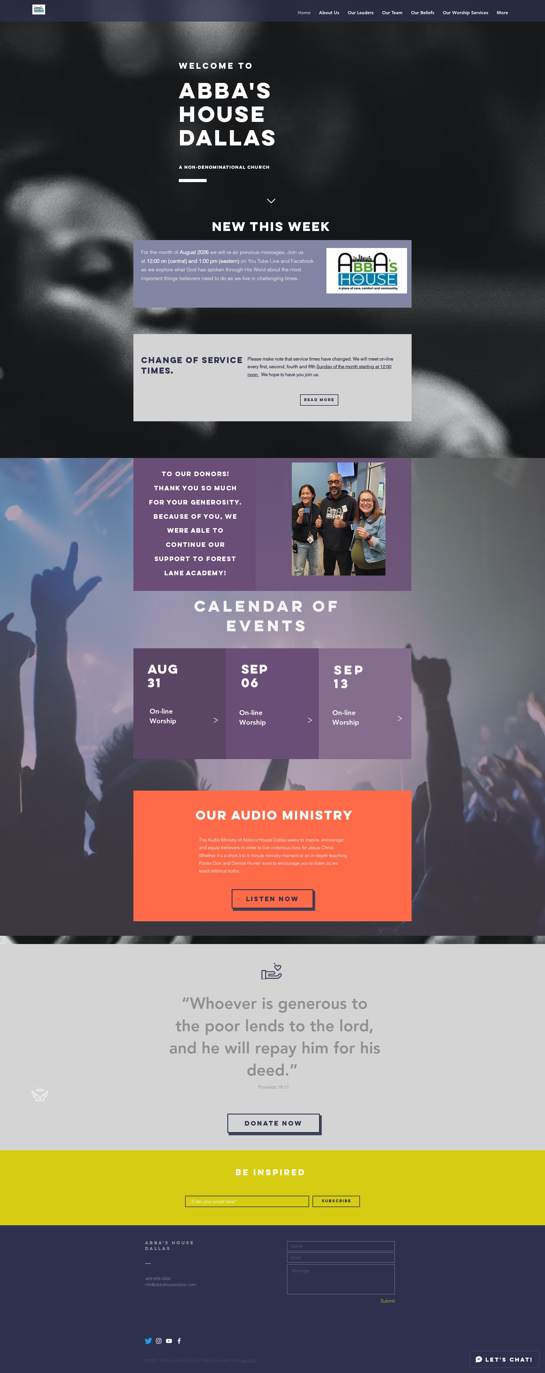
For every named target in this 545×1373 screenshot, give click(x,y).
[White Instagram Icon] (158, 1341)
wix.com (248, 1360)
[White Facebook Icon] (179, 1341)
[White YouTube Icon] (169, 1341)
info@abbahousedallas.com (170, 1284)
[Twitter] (148, 1341)
